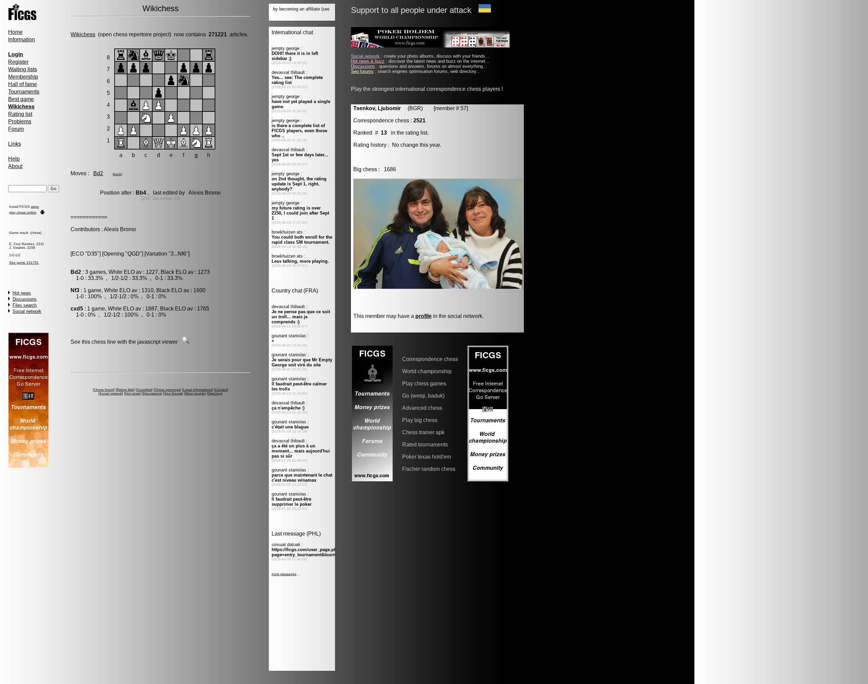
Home (15, 32)
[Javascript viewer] (185, 342)
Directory (214, 393)
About (15, 166)
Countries (144, 389)
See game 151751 (24, 262)
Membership (23, 77)
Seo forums (173, 393)
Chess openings (167, 389)
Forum (16, 129)
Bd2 (98, 173)
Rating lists (125, 389)
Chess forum (104, 389)
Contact (221, 389)
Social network (27, 311)
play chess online (22, 212)
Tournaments (23, 92)
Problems (19, 121)
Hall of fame (22, 84)
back (117, 174)
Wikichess (83, 34)
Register (18, 62)
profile (423, 316)
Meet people (195, 393)
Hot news (22, 293)
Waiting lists (22, 69)
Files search (25, 305)
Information (21, 39)
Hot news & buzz (367, 61)
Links (14, 144)
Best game (21, 99)
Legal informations (197, 389)
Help (14, 159)
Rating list (20, 114)
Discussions (25, 299)
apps (35, 206)
